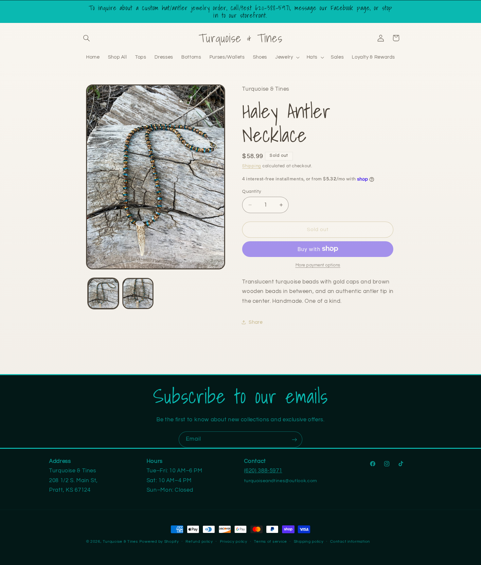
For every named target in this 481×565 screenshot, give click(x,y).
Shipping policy (309, 542)
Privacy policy (233, 542)
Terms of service (270, 542)
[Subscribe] (294, 439)
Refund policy (199, 542)
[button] (86, 38)
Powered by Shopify (159, 541)
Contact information (350, 542)
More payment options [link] (318, 265)
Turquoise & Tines (120, 541)
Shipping (251, 166)
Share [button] (255, 321)
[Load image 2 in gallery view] (137, 293)
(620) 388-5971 (263, 471)
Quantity (251, 191)
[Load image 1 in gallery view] (103, 293)
